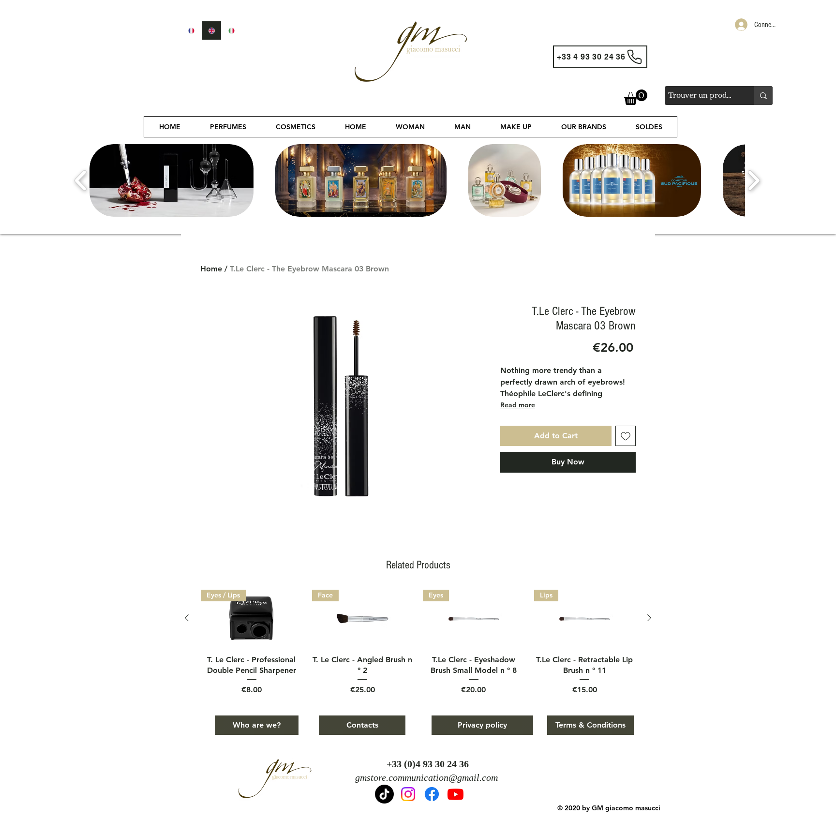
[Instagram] (408, 794)
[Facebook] (431, 794)
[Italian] (231, 30)
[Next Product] (649, 618)
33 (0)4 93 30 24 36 (430, 764)
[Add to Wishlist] (625, 436)
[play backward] (81, 180)
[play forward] (753, 180)
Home (211, 268)
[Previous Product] (187, 618)
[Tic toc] (384, 794)
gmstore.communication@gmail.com (426, 777)
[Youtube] (455, 794)
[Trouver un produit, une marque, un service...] (763, 95)
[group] (418, 642)
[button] (635, 97)
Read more (517, 405)
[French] (191, 30)
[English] (211, 30)
